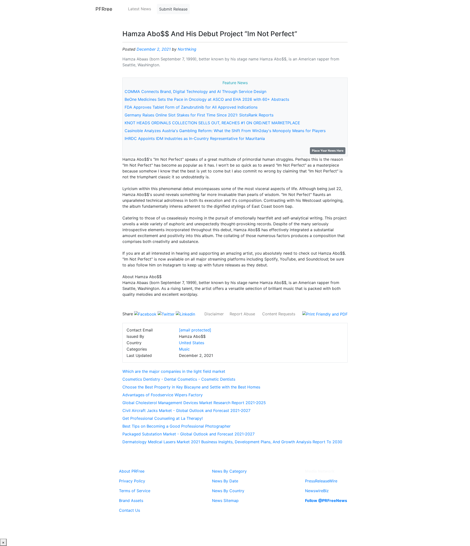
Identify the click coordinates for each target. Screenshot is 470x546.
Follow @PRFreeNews (326, 500)
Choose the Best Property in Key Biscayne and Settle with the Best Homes (191, 387)
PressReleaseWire (321, 480)
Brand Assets (131, 500)
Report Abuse (242, 313)
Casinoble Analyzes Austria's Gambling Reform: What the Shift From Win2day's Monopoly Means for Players (225, 130)
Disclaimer (214, 313)
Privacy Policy (132, 480)
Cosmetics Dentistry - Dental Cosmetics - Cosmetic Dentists (178, 379)
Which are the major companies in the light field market (173, 371)
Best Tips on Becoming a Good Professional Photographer (176, 426)
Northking (187, 49)
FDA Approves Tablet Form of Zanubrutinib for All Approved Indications (191, 107)
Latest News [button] (139, 8)
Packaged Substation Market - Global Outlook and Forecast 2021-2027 (188, 434)
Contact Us (129, 510)
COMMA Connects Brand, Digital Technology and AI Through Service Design (195, 91)
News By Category (229, 471)
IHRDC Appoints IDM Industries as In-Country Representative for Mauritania (195, 138)
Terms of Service (134, 490)
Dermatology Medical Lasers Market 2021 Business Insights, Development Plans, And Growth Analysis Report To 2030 (232, 441)
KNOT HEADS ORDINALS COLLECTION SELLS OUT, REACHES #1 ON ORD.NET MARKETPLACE (212, 122)
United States (191, 342)
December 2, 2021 (154, 49)
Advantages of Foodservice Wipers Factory (162, 394)
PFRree (103, 9)
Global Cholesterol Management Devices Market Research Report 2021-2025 (194, 402)
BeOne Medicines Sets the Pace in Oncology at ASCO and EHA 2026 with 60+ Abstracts (207, 99)
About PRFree (131, 471)
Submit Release (173, 9)
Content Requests (278, 313)
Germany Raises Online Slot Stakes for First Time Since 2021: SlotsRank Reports (199, 115)
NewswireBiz (317, 490)
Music (184, 349)
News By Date (225, 480)
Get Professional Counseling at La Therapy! (162, 418)
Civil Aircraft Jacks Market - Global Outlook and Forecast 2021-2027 (186, 410)
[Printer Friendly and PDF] (325, 313)
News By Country (228, 490)
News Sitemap (225, 500)
